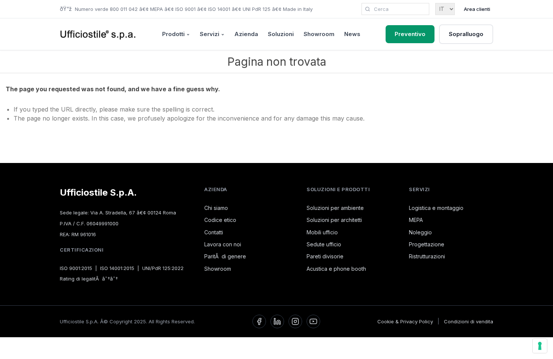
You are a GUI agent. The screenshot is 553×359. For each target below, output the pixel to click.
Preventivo (410, 34)
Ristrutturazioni (427, 256)
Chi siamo (216, 208)
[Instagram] (295, 321)
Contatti (213, 232)
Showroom (319, 34)
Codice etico (220, 220)
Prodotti (173, 34)
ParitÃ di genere (225, 256)
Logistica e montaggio (436, 208)
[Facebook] (259, 321)
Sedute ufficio (324, 244)
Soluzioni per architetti (334, 220)
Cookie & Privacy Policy (405, 321)
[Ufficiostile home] (98, 34)
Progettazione (426, 244)
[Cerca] (368, 9)
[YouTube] (313, 321)
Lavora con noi (222, 244)
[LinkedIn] (277, 321)
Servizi (209, 34)
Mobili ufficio (322, 232)
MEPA (416, 220)
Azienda (246, 34)
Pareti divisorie (325, 256)
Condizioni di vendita (468, 321)
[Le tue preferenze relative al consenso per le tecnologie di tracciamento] (540, 346)
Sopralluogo (466, 34)
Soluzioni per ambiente (335, 208)
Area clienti (477, 9)
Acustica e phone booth (336, 268)
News (352, 34)
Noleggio (420, 232)
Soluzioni (281, 34)
